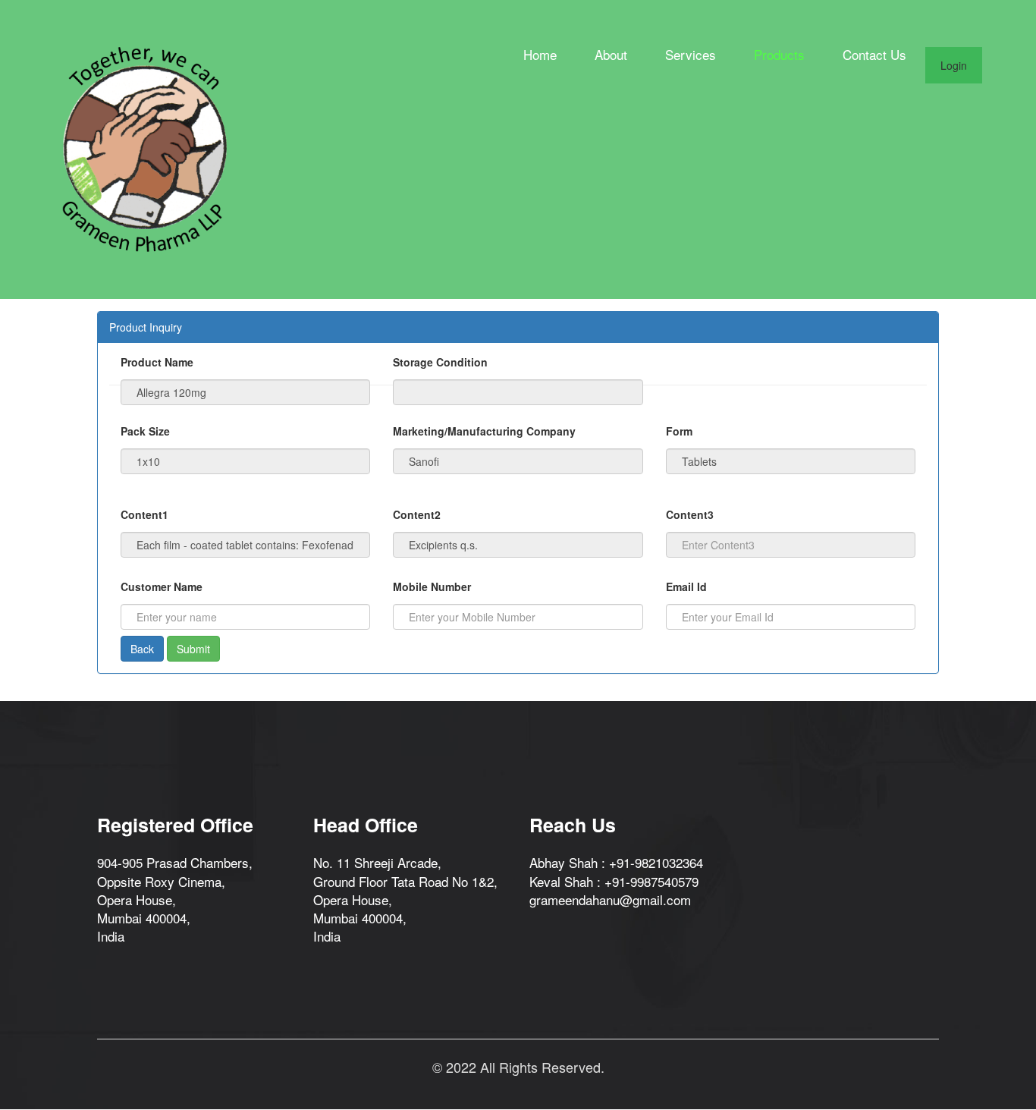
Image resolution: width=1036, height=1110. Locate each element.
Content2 (417, 514)
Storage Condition (440, 361)
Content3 (690, 514)
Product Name (157, 361)
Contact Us (874, 54)
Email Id (686, 586)
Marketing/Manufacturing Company (484, 431)
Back (142, 648)
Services (690, 54)
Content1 (144, 514)
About (611, 54)
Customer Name (161, 586)
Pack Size (145, 431)
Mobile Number (432, 586)
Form (679, 431)
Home (540, 54)
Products (779, 54)
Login (953, 65)
